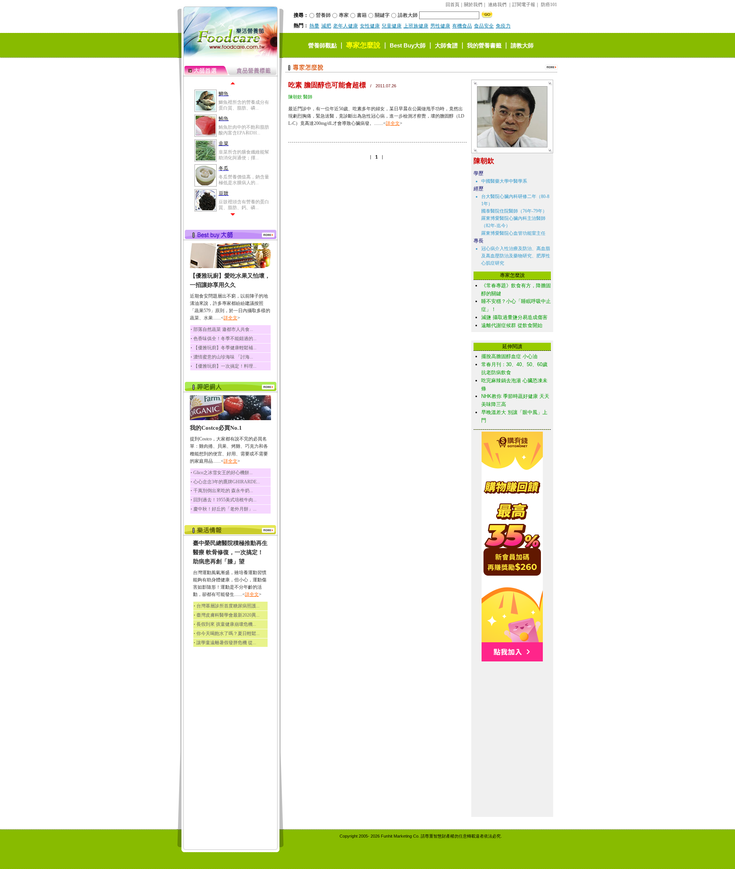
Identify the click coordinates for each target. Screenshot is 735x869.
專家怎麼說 (363, 45)
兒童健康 (392, 26)
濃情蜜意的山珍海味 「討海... (223, 357)
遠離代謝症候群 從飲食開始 (511, 325)
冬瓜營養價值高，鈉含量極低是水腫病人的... (244, 179)
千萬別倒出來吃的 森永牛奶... (223, 490)
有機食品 (462, 26)
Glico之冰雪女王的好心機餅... (223, 472)
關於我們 (473, 4)
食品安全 (484, 26)
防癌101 (549, 4)
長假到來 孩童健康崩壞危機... (226, 624)
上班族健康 (415, 26)
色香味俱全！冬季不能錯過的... (224, 338)
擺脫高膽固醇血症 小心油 (509, 356)
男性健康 (440, 26)
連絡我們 (497, 4)
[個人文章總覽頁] (509, 146)
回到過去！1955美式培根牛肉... (224, 499)
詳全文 (230, 318)
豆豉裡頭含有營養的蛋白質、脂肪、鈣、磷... (244, 204)
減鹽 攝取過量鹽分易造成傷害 (514, 317)
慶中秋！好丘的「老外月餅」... (224, 509)
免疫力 (503, 26)
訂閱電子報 (523, 4)
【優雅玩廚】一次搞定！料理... (224, 366)
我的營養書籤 (484, 45)
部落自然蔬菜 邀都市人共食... (223, 329)
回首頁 (452, 4)
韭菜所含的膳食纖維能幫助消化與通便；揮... (244, 154)
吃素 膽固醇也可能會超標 (327, 85)
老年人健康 (345, 26)
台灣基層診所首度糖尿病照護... (228, 606)
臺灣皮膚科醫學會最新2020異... (228, 615)
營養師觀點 (322, 45)
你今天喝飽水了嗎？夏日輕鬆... (228, 633)
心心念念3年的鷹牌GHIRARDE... (226, 481)
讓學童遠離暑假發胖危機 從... (226, 642)
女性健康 (370, 26)
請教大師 (522, 45)
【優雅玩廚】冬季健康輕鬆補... (224, 347)
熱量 (314, 26)
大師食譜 (446, 45)
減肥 (326, 26)
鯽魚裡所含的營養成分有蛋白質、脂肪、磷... (244, 105)
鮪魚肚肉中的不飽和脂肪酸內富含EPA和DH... (244, 129)
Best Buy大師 (408, 45)
